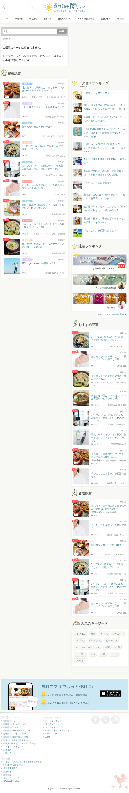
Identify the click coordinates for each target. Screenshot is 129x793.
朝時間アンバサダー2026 (14, 734)
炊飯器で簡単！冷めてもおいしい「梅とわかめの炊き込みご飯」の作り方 (101, 208)
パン (93, 654)
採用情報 (7, 771)
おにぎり (118, 633)
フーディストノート (54, 724)
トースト (80, 654)
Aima (47, 737)
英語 (93, 633)
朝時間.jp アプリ (10, 727)
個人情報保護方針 (11, 768)
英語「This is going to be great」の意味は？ (104, 160)
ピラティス (111, 640)
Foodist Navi (51, 734)
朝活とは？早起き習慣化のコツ (17, 740)
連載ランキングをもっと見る (111, 314)
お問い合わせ (9, 753)
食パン (79, 640)
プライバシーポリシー (13, 747)
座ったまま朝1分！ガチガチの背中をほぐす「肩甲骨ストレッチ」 (104, 196)
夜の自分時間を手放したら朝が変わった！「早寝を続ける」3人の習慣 (103, 172)
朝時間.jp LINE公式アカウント (17, 730)
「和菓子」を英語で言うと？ (98, 93)
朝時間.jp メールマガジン (14, 724)
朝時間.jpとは (9, 721)
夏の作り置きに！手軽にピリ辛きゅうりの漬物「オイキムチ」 (104, 220)
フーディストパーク (54, 727)
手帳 (103, 654)
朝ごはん (80, 633)
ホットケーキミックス (88, 647)
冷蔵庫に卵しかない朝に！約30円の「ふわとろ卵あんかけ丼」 (104, 119)
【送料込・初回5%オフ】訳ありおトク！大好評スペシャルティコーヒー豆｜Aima (104, 148)
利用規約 (7, 750)
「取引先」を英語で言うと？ (98, 182)
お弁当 (104, 633)
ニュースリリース (11, 778)
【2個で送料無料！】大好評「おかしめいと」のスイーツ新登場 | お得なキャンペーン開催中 (104, 133)
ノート (114, 654)
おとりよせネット (53, 721)
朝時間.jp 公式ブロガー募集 (15, 737)
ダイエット (94, 640)
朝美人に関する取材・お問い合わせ (19, 743)
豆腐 (117, 647)
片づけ (79, 661)
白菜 (107, 647)
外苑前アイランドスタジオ (57, 730)
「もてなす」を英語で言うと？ (99, 230)
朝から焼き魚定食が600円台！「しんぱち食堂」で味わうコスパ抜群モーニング (104, 107)
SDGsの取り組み (11, 781)
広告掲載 (7, 775)
